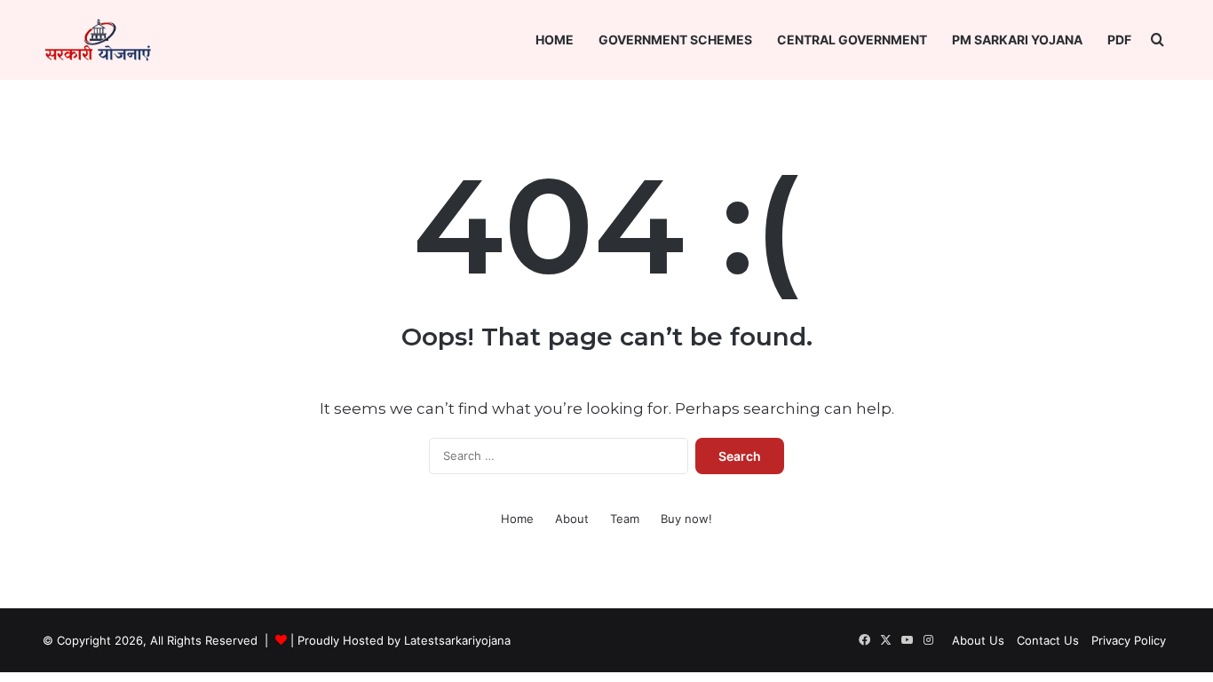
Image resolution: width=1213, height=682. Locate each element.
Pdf (1119, 39)
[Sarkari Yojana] (98, 40)
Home (554, 39)
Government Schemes (675, 39)
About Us (978, 640)
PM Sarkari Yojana (1017, 39)
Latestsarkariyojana (457, 640)
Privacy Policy (1128, 640)
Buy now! (686, 519)
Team (624, 519)
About (572, 519)
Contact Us (1048, 640)
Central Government (852, 39)
